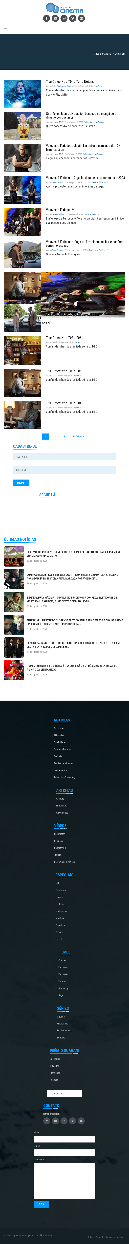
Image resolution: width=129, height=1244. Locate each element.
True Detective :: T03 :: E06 (63, 338)
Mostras (60, 918)
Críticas (62, 960)
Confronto (61, 890)
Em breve (62, 967)
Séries (77, 278)
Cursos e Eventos (62, 749)
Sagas (61, 995)
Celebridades (60, 742)
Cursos (59, 897)
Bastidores (59, 728)
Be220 (49, 1235)
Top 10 (59, 939)
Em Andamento (64, 1030)
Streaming (63, 988)
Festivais (60, 904)
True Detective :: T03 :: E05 (63, 371)
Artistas (60, 798)
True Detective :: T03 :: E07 (63, 306)
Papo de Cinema (20, 1235)
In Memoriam (62, 911)
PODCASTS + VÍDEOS (64, 861)
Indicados (54, 1065)
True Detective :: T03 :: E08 (63, 274)
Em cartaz (63, 974)
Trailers (57, 854)
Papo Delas (61, 925)
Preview (59, 932)
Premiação (55, 1072)
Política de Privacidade (113, 1237)
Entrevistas (61, 805)
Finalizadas (62, 1023)
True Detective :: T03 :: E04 (63, 403)
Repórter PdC (60, 847)
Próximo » (78, 436)
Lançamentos (60, 770)
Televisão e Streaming (64, 777)
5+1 (57, 883)
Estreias (62, 981)
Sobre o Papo (94, 1237)
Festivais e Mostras (63, 763)
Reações (54, 1079)
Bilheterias (59, 735)
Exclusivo (58, 756)
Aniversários (62, 812)
